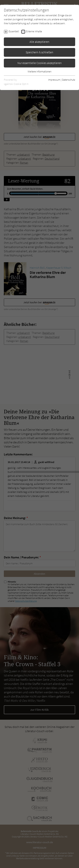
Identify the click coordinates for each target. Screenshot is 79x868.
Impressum (54, 79)
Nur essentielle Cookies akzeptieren (39, 63)
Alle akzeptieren (39, 42)
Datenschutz (68, 79)
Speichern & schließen (39, 52)
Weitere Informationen (39, 71)
